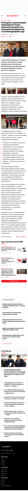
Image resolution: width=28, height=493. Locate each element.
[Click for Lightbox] (3, 90)
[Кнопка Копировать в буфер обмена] (12, 36)
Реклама (3, 460)
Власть (3, 481)
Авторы (3, 462)
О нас (2, 459)
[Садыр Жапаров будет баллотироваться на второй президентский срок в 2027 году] (14, 360)
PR (11, 246)
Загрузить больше (14, 281)
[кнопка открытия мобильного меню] (2, 16)
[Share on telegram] (10, 36)
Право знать (4, 471)
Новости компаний (6, 20)
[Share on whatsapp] (7, 36)
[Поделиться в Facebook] (2, 36)
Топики (3, 464)
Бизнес (3, 475)
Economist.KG (4, 34)
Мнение (3, 483)
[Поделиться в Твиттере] (4, 36)
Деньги (3, 480)
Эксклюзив (4, 469)
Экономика (4, 473)
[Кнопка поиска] (25, 16)
